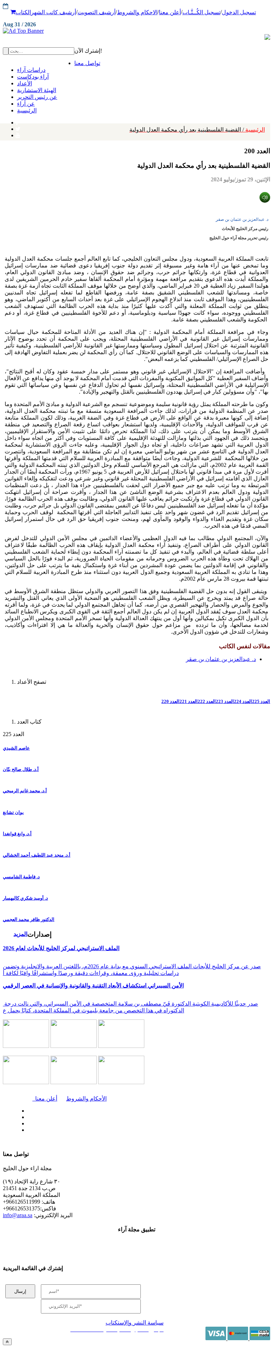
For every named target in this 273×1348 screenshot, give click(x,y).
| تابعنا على (84, 1130)
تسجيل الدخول (239, 12)
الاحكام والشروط (137, 12)
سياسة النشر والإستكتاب (135, 1323)
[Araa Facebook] (26, 1109)
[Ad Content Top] (136, 31)
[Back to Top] (7, 1341)
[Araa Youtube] (17, 133)
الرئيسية (197, 130)
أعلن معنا (170, 12)
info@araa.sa (17, 1215)
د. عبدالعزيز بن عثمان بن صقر (242, 219)
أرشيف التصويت (96, 12)
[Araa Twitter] (18, 127)
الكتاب (23, 12)
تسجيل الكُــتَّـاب (201, 12)
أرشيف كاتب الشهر (53, 12)
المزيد (20, 934)
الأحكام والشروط (86, 1099)
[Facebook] (16, 121)
